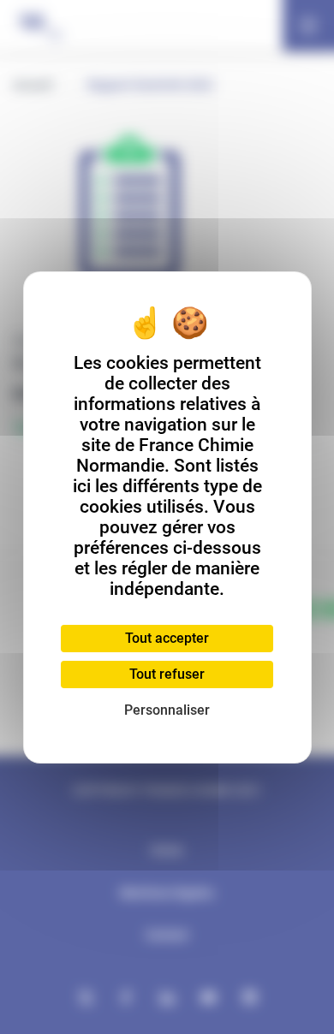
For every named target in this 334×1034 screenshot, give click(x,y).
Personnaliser (167, 710)
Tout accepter (167, 638)
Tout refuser (167, 674)
